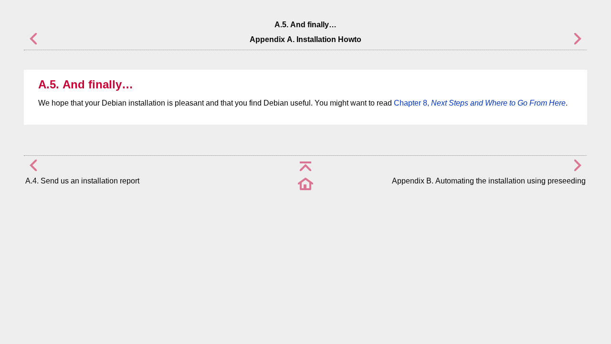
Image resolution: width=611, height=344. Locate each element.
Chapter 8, (480, 103)
